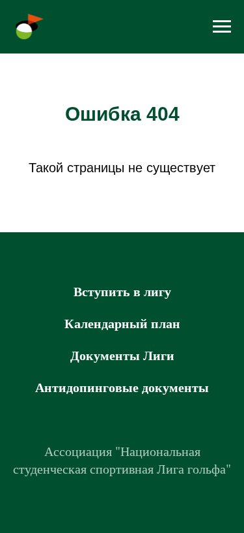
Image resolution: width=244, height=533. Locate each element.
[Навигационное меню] (222, 26)
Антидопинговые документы (122, 387)
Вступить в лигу (122, 291)
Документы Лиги (122, 355)
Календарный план (122, 323)
